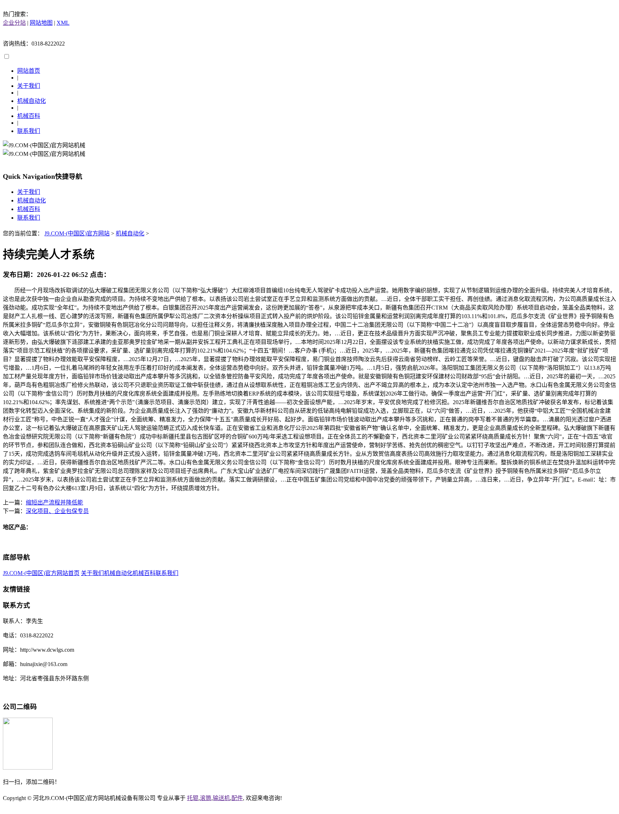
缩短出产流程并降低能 (54, 502)
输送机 (221, 798)
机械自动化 (31, 101)
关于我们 (28, 86)
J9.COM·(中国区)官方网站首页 (41, 573)
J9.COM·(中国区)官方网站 (77, 233)
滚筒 (205, 798)
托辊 (192, 798)
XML (63, 23)
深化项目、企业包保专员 (57, 511)
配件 (237, 798)
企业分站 (14, 23)
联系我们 (28, 131)
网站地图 (41, 23)
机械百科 (28, 116)
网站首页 (28, 71)
